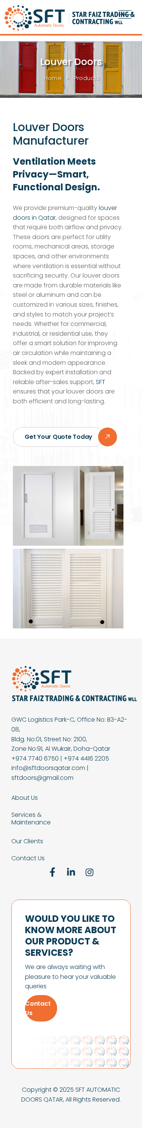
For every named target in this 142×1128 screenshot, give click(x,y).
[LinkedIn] (71, 872)
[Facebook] (52, 872)
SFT (100, 382)
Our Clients (27, 841)
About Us (24, 798)
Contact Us (28, 858)
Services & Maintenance (31, 818)
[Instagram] (89, 872)
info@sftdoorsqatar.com (48, 768)
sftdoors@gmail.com (42, 777)
